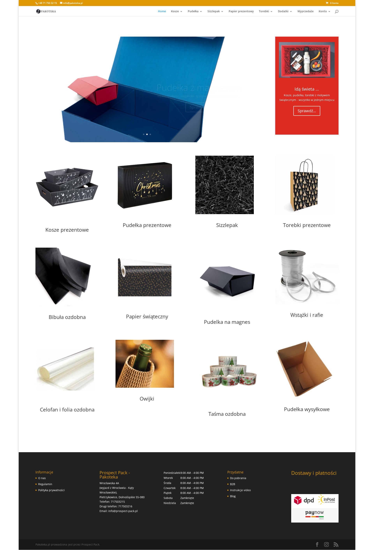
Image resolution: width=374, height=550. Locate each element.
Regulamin (45, 484)
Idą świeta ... (307, 89)
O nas (42, 478)
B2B (232, 484)
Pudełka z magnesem (198, 79)
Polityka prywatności (51, 490)
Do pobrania (238, 478)
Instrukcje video (240, 490)
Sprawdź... (199, 99)
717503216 (125, 506)
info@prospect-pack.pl (123, 511)
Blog (233, 496)
